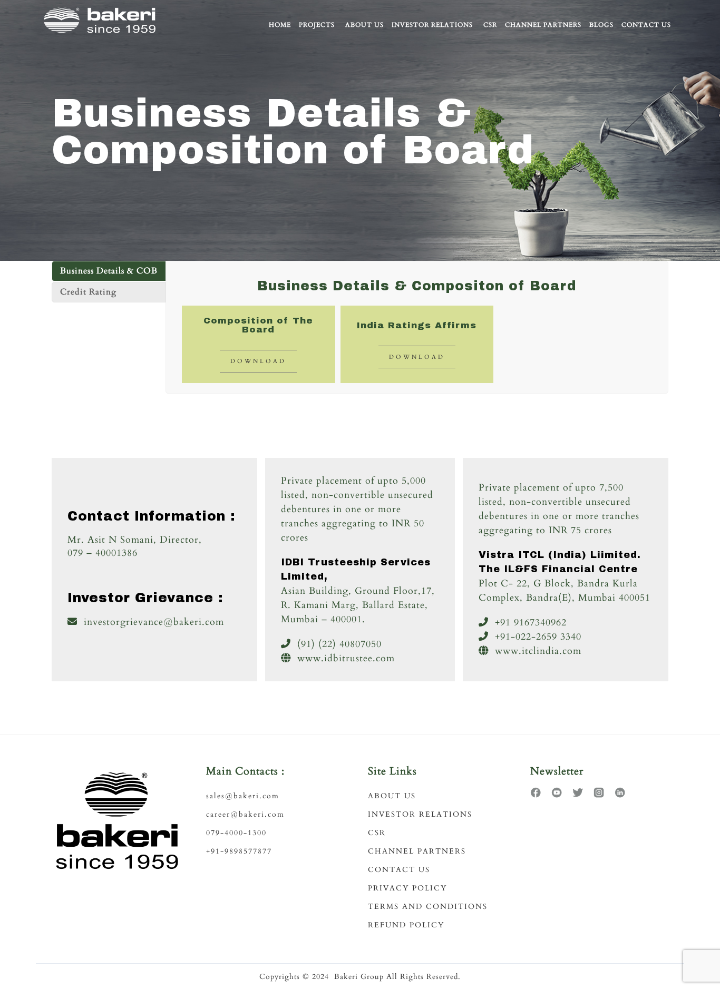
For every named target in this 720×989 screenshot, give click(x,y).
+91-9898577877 (239, 851)
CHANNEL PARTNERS (417, 851)
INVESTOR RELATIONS (420, 814)
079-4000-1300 (236, 833)
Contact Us (646, 25)
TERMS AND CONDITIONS (428, 907)
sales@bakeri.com (242, 796)
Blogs (601, 25)
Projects (317, 25)
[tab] (109, 271)
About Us (364, 25)
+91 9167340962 (531, 622)
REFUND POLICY (406, 925)
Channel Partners (543, 25)
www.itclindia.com (538, 651)
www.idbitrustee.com (346, 658)
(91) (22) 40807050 (339, 644)
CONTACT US (399, 870)
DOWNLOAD (258, 361)
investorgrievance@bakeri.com (154, 622)
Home (280, 25)
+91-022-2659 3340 (538, 636)
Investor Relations (432, 25)
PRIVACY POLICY (407, 888)
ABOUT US (392, 796)
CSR (490, 25)
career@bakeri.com (245, 814)
